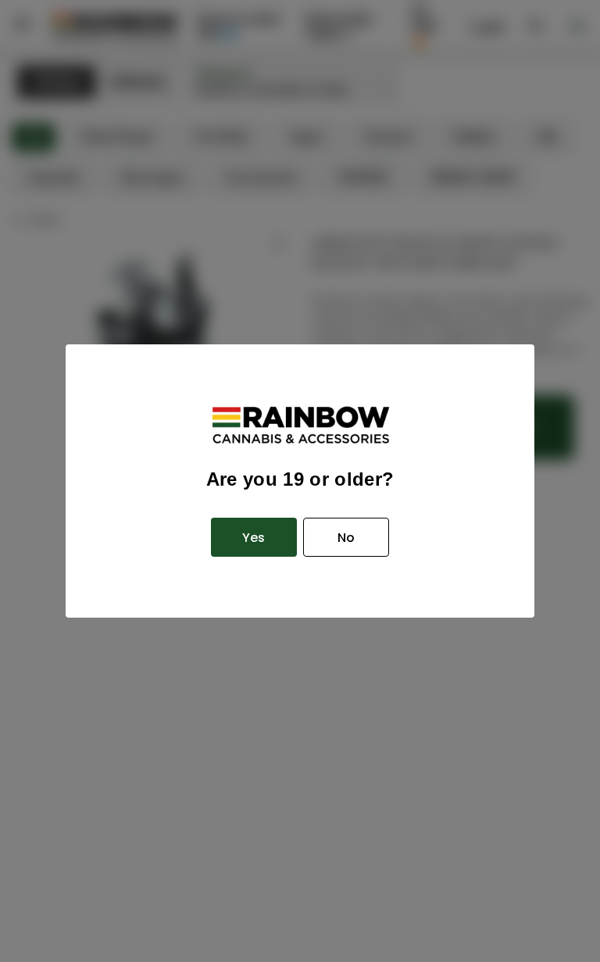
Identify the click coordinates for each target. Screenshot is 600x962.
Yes (253, 538)
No (346, 538)
